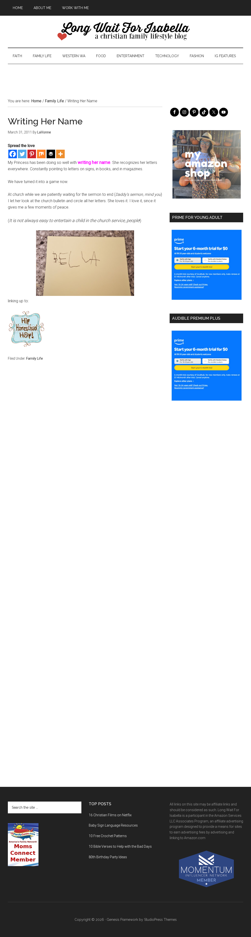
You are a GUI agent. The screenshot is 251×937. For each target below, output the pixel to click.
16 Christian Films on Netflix (110, 815)
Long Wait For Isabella (125, 32)
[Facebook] (12, 154)
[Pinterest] (31, 154)
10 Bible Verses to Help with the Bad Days (120, 846)
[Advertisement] (125, 75)
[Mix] (41, 154)
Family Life (34, 358)
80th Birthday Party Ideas (108, 857)
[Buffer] (51, 154)
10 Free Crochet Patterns (108, 836)
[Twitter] (22, 154)
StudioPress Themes (160, 920)
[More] (60, 154)
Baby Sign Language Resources (113, 825)
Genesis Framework (122, 920)
